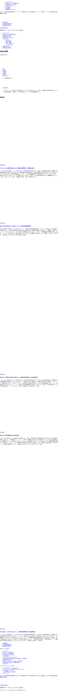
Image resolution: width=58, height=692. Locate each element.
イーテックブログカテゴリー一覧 (10, 657)
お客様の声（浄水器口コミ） (9, 654)
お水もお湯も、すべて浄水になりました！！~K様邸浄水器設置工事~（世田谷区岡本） (18, 631)
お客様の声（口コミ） (8, 37)
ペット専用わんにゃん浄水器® (9, 671)
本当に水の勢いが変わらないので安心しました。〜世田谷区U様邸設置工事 (15, 226)
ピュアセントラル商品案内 (8, 653)
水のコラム (8, 40)
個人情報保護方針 (7, 23)
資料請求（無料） (7, 47)
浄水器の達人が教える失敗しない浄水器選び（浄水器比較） (15, 658)
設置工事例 (8, 41)
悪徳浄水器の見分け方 (7, 659)
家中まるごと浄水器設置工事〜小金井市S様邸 (9, 435)
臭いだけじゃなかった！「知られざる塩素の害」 (13, 661)
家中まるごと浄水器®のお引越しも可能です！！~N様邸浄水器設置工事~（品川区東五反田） (19, 377)
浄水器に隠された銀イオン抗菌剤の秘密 (11, 662)
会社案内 (5, 22)
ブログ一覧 (5, 38)
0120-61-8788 (3, 27)
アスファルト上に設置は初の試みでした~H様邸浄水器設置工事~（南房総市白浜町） (17, 168)
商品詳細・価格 (7, 35)
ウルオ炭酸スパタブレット (8, 670)
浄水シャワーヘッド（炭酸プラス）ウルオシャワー (13, 669)
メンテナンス (9, 44)
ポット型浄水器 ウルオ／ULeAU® (10, 667)
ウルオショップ (6, 673)
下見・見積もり (10, 43)
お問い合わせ (6, 46)
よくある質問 (5, 655)
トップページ (6, 32)
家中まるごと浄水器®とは (9, 34)
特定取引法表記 (7, 25)
